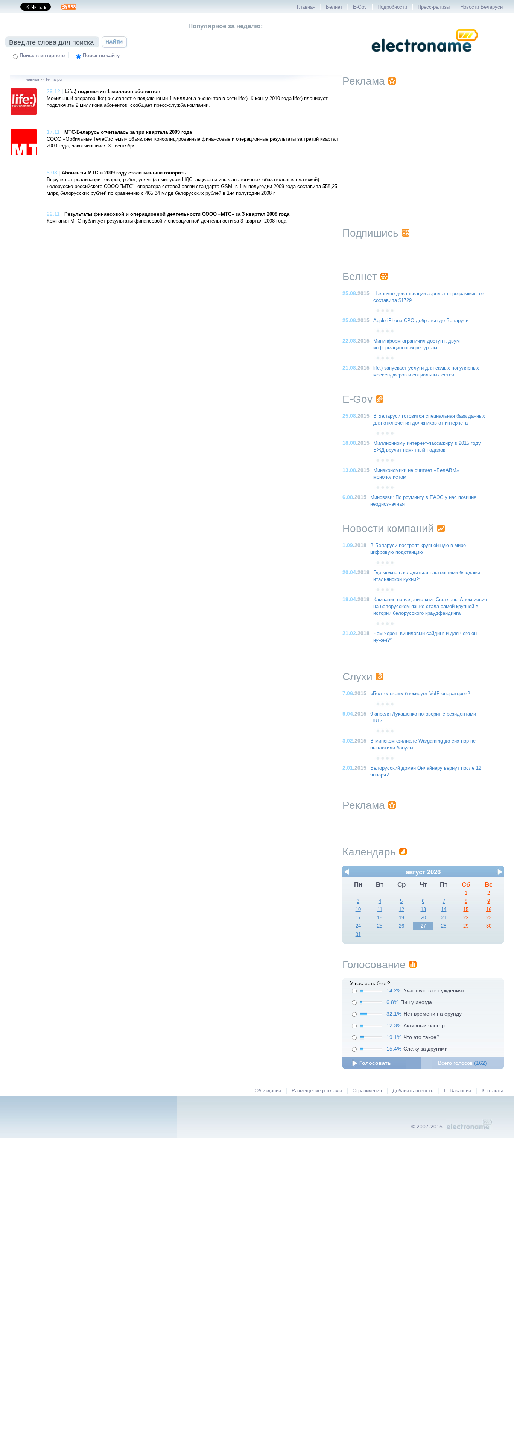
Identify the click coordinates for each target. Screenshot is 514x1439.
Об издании (268, 1090)
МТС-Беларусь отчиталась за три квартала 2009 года (128, 132)
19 (401, 917)
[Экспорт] (68, 9)
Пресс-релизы (434, 7)
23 (488, 917)
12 (401, 909)
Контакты (492, 1090)
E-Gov (360, 7)
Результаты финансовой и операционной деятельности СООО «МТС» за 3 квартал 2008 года (176, 214)
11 (379, 909)
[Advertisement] (423, 147)
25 (379, 926)
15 (465, 909)
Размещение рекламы (317, 1090)
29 (465, 926)
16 (488, 909)
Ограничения (367, 1090)
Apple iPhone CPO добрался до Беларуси (420, 320)
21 (443, 917)
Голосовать (375, 1063)
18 (379, 917)
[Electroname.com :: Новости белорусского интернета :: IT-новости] (424, 57)
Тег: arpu (53, 79)
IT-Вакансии (457, 1090)
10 (358, 909)
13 (423, 909)
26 (401, 926)
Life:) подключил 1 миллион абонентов (112, 91)
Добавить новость (412, 1090)
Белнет (334, 7)
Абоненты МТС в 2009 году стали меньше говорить (124, 173)
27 (423, 926)
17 (358, 917)
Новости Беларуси (481, 7)
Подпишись (370, 233)
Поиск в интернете (42, 55)
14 (443, 909)
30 (488, 926)
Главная (306, 7)
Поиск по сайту (101, 55)
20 (423, 917)
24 (358, 926)
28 (443, 926)
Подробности (392, 7)
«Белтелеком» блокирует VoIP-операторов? (420, 693)
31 (358, 934)
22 (465, 917)
